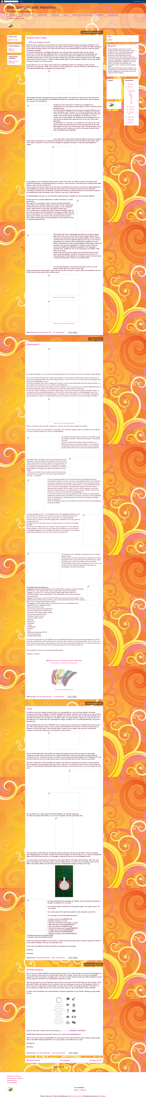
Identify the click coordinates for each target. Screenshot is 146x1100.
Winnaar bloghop (35, 969)
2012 (129, 122)
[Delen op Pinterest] (76, 333)
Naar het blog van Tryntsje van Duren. (64, 423)
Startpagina (13, 15)
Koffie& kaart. (42, 15)
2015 (129, 120)
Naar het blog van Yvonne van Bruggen (64, 297)
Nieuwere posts (33, 1060)
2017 (129, 87)
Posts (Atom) (69, 1067)
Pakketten (100, 15)
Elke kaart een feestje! (14, 1078)
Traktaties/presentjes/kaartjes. (82, 15)
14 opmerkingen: (59, 332)
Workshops (55, 15)
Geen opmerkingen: (58, 957)
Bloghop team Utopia (37, 38)
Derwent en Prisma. (14, 1076)
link (74, 270)
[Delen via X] (73, 333)
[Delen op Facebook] (74, 333)
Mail (54, 1039)
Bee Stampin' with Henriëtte (31, 7)
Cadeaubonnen (113, 15)
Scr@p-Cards (12, 1080)
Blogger (103, 1096)
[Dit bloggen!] (71, 333)
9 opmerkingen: (59, 696)
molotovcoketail (76, 1096)
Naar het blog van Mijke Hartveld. (64, 689)
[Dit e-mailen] (69, 333)
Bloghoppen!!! (33, 344)
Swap (29, 708)
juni (130, 106)
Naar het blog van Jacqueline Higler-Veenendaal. (64, 663)
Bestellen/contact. (27, 15)
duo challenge (12, 1082)
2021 (129, 84)
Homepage (65, 1060)
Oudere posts (96, 1060)
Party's (65, 15)
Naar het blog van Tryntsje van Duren (64, 323)
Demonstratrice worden (17, 18)
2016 (129, 117)
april (130, 109)
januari (131, 112)
